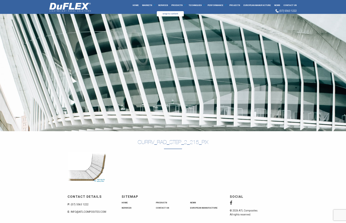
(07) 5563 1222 (288, 10)
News (277, 5)
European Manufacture (257, 5)
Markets (147, 5)
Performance (215, 5)
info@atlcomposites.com (88, 211)
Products (177, 5)
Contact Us (290, 5)
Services (163, 5)
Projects (234, 5)
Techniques (195, 5)
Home (136, 5)
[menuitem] (136, 5)
